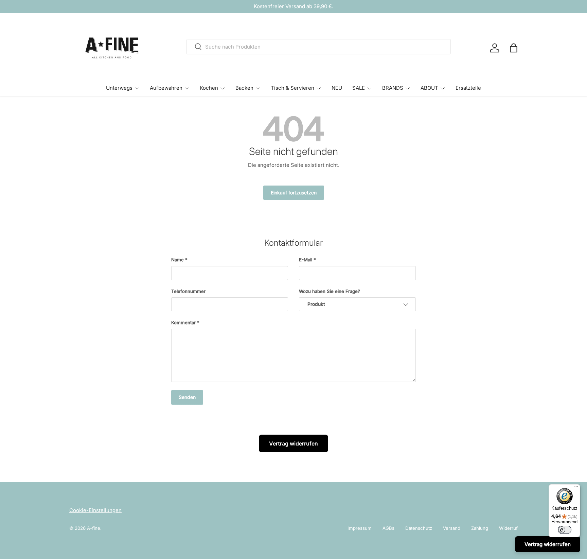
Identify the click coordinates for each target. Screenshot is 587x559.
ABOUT (429, 88)
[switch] (564, 530)
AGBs (388, 528)
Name (177, 259)
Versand (451, 528)
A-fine (93, 528)
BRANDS (392, 88)
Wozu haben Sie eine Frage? (329, 291)
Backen (244, 88)
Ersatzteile (468, 88)
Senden (187, 397)
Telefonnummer (188, 291)
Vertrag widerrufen (293, 443)
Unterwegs (119, 88)
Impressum (360, 528)
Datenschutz (418, 528)
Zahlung (479, 528)
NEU (337, 88)
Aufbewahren (166, 88)
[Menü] (576, 488)
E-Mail (305, 259)
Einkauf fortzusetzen (294, 192)
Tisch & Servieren (292, 88)
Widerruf (508, 528)
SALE (358, 88)
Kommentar (183, 322)
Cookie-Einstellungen (95, 510)
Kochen (209, 88)
